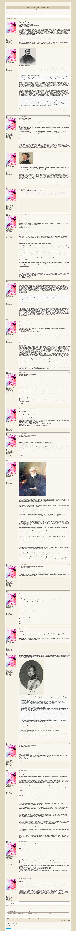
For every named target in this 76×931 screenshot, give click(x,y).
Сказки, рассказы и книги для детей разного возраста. (16, 913)
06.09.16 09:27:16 (24, 460)
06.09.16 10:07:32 (24, 653)
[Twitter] (13, 923)
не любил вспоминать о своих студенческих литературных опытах (31, 75)
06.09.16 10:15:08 (24, 743)
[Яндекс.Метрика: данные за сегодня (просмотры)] (9, 925)
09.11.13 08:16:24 (24, 47)
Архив (29, 911)
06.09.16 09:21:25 (24, 433)
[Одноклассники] (15, 923)
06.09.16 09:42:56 (24, 591)
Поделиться (20, 47)
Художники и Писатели (33, 14)
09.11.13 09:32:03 (24, 214)
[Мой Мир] (16, 923)
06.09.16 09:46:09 (24, 627)
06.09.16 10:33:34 (24, 770)
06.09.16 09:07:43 (24, 372)
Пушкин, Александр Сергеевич (12, 909)
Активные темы (38, 9)
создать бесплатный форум (65, 920)
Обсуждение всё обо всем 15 (12, 911)
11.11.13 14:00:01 (24, 319)
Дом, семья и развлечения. (32, 913)
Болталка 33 (10, 915)
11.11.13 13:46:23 (24, 281)
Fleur (7, 47)
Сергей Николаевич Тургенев (25, 700)
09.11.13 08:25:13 (24, 116)
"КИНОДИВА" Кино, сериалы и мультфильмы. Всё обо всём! (18, 14)
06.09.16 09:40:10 (24, 564)
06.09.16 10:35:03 (24, 841)
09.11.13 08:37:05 (24, 187)
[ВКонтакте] (12, 923)
